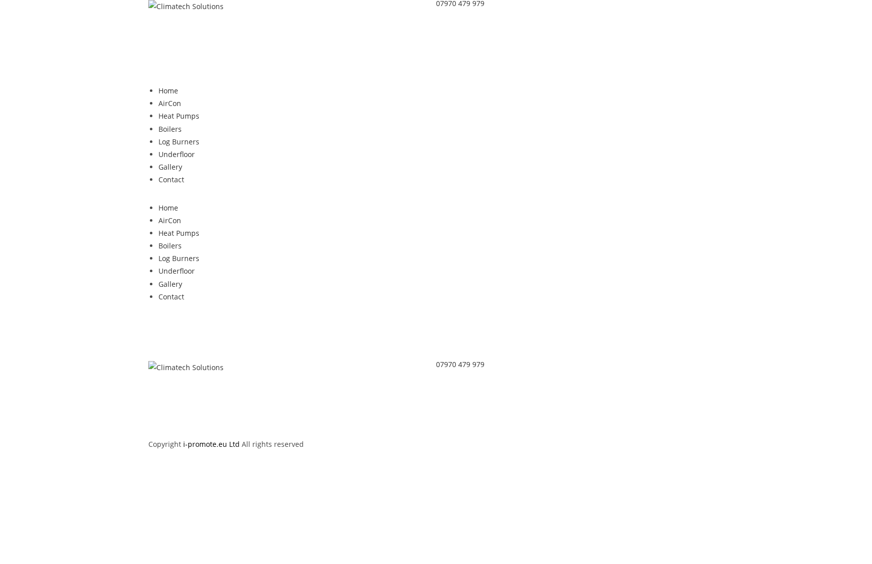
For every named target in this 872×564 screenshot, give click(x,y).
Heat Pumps (178, 116)
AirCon (169, 103)
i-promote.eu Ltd (212, 444)
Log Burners (178, 141)
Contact (171, 179)
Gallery (170, 167)
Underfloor (176, 154)
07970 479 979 (460, 364)
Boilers (170, 129)
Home (168, 90)
